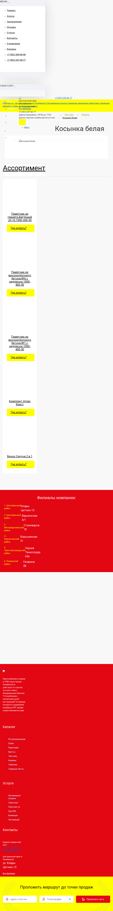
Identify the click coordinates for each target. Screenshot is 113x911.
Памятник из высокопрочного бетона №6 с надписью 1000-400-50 (19, 278)
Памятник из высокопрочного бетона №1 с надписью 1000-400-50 (19, 343)
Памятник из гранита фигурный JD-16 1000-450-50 (20, 217)
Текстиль (69, 114)
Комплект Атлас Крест (20, 403)
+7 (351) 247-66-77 (16, 60)
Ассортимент (24, 168)
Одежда (85, 114)
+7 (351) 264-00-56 (16, 54)
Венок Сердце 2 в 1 (19, 456)
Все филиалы (9, 873)
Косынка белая (69, 118)
